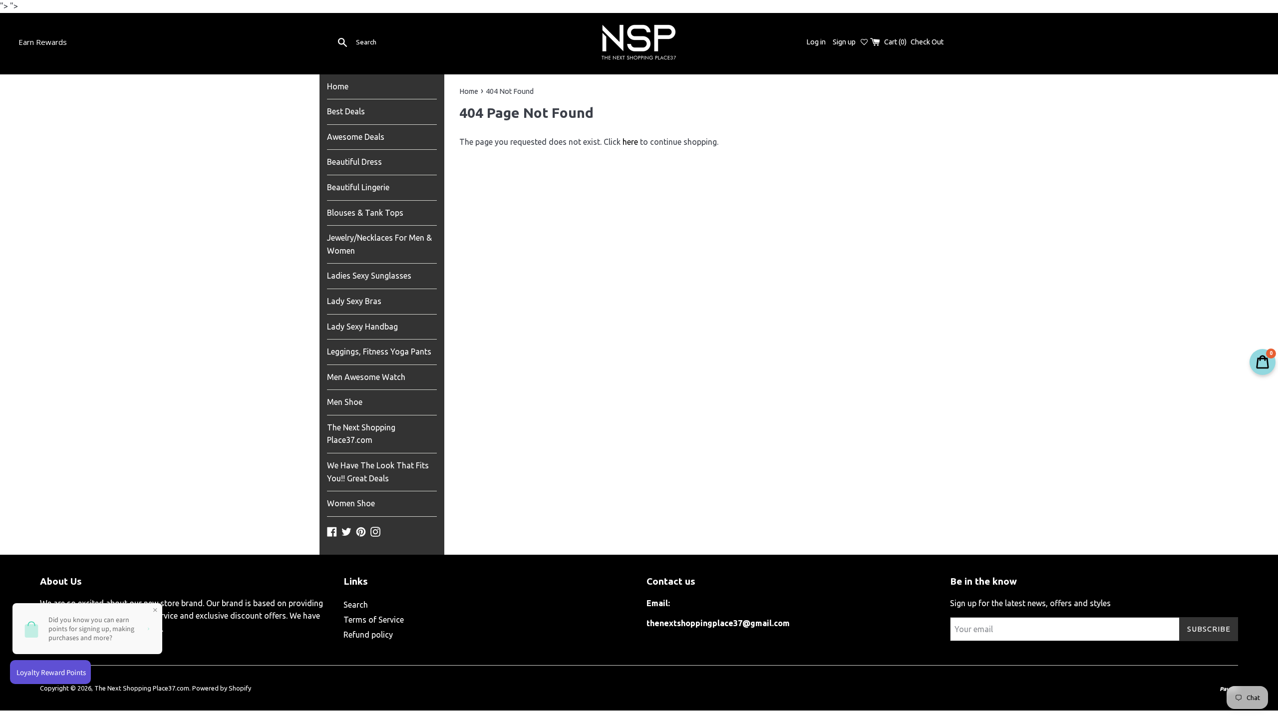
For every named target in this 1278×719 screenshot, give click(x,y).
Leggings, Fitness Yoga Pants (379, 351)
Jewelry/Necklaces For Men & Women (379, 244)
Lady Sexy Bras (354, 301)
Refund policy (368, 634)
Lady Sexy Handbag (362, 326)
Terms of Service (373, 619)
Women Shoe (351, 503)
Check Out (927, 42)
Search (355, 604)
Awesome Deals (355, 136)
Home (337, 86)
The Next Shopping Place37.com (361, 434)
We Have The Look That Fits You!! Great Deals (378, 472)
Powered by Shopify (221, 688)
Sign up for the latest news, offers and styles (1030, 603)
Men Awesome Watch (366, 376)
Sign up (844, 42)
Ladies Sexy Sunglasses (369, 275)
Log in (816, 42)
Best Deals (346, 111)
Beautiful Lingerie (358, 187)
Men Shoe (344, 401)
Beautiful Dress (354, 161)
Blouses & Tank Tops (365, 212)
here (630, 141)
